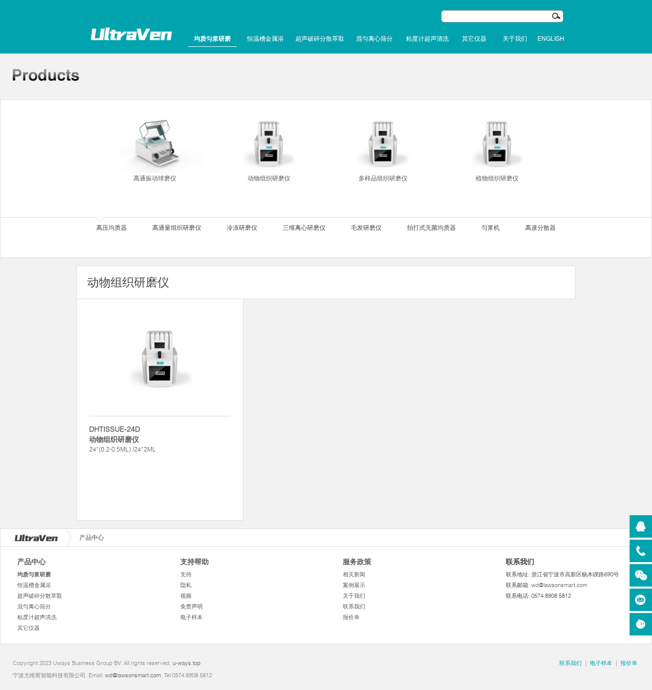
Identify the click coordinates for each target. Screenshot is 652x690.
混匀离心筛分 (374, 38)
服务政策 (357, 561)
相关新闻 (354, 574)
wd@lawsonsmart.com (559, 585)
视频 (186, 595)
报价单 (351, 617)
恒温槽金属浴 (265, 38)
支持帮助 (194, 561)
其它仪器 (474, 38)
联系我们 (354, 606)
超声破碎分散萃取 (319, 38)
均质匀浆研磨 (212, 38)
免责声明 (191, 606)
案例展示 (354, 585)
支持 (186, 574)
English (550, 38)
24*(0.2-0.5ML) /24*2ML (122, 438)
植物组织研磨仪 (497, 178)
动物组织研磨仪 (269, 178)
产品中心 (31, 561)
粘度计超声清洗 (427, 38)
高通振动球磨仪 (154, 178)
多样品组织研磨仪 (383, 178)
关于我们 (515, 38)
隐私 (186, 585)
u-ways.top (187, 663)
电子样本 (191, 617)
